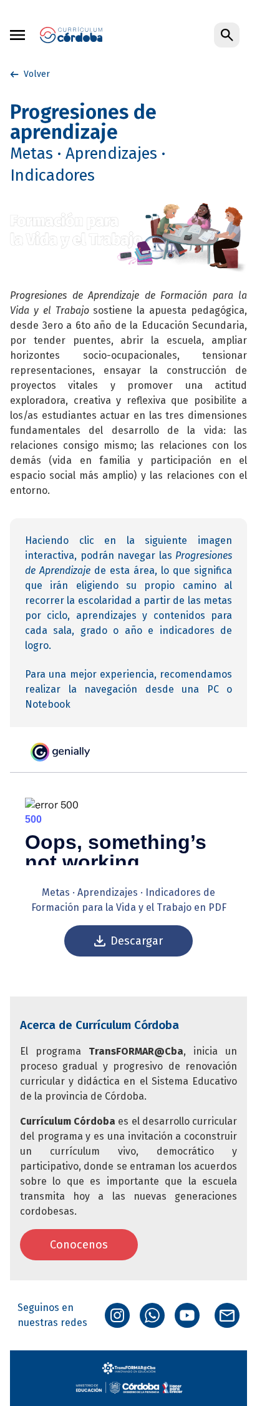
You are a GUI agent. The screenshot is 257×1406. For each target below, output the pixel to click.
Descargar (136, 941)
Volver (37, 74)
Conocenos (79, 1245)
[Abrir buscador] (227, 35)
